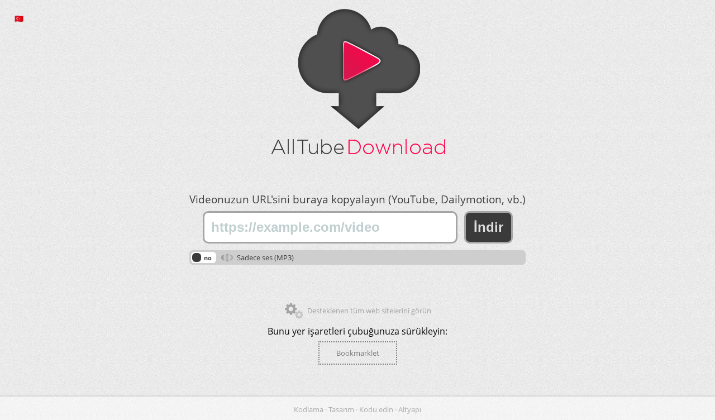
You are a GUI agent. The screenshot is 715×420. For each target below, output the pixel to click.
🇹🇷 (19, 19)
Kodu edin (377, 409)
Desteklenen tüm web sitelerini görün (369, 311)
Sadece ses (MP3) (265, 257)
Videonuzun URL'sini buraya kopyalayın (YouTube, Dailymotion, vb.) (357, 199)
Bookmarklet (357, 353)
